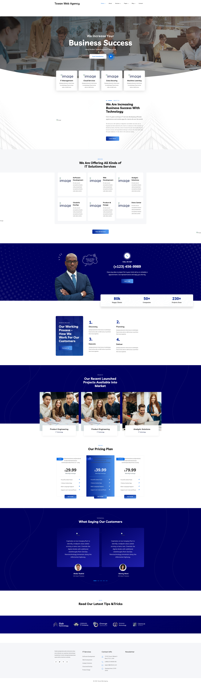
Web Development (87, 660)
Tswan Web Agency (67, 3)
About (110, 3)
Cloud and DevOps (87, 666)
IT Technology (59, 432)
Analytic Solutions (142, 429)
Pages (125, 3)
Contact (141, 3)
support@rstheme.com (111, 665)
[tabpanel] (78, 555)
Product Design (86, 670)
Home (102, 3)
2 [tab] (98, 580)
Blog (133, 3)
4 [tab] (103, 580)
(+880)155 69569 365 (111, 661)
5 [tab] (106, 580)
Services (117, 3)
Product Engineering (59, 429)
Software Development (88, 656)
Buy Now (70, 496)
